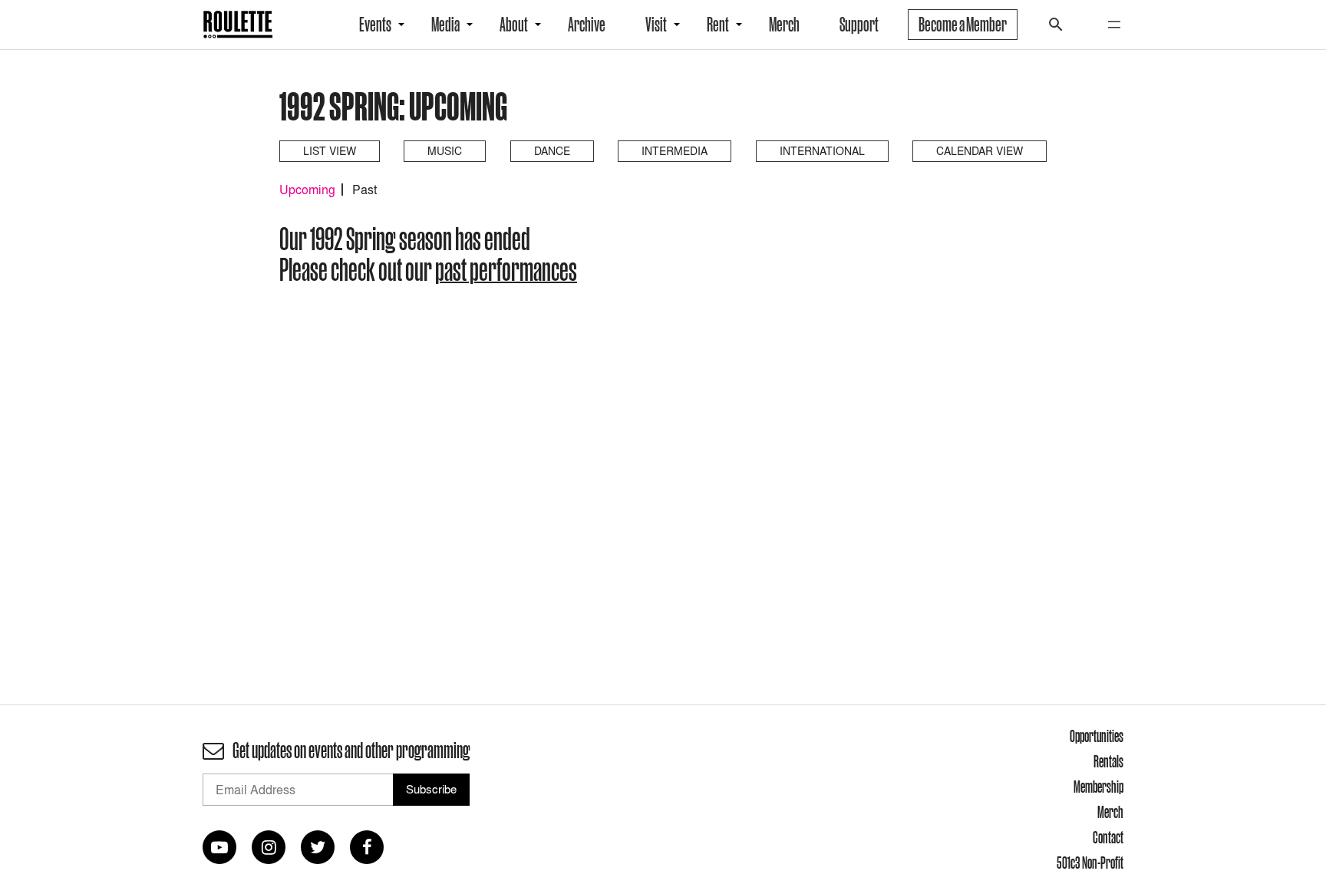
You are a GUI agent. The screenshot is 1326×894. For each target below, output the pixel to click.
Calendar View (979, 151)
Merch (784, 24)
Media (445, 24)
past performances (506, 269)
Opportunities (1096, 736)
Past (364, 189)
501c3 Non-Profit (1090, 863)
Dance (552, 151)
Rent (718, 24)
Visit (656, 24)
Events (375, 24)
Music (444, 151)
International (822, 151)
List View (329, 151)
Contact (1108, 837)
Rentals (1108, 761)
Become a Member (963, 24)
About (514, 24)
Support (859, 24)
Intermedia (675, 151)
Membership (1098, 787)
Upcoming (307, 189)
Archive (586, 24)
